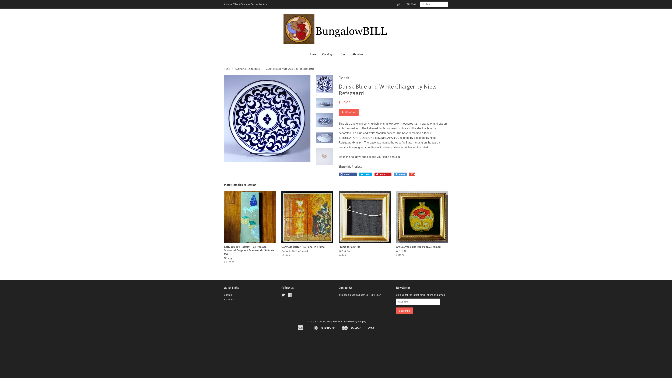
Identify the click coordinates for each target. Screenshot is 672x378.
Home (312, 54)
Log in (397, 4)
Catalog (327, 54)
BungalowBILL (335, 321)
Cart (413, 4)
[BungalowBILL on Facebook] (290, 295)
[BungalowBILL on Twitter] (283, 295)
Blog (343, 54)
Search (228, 294)
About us (357, 54)
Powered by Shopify (355, 321)
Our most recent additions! (247, 68)
